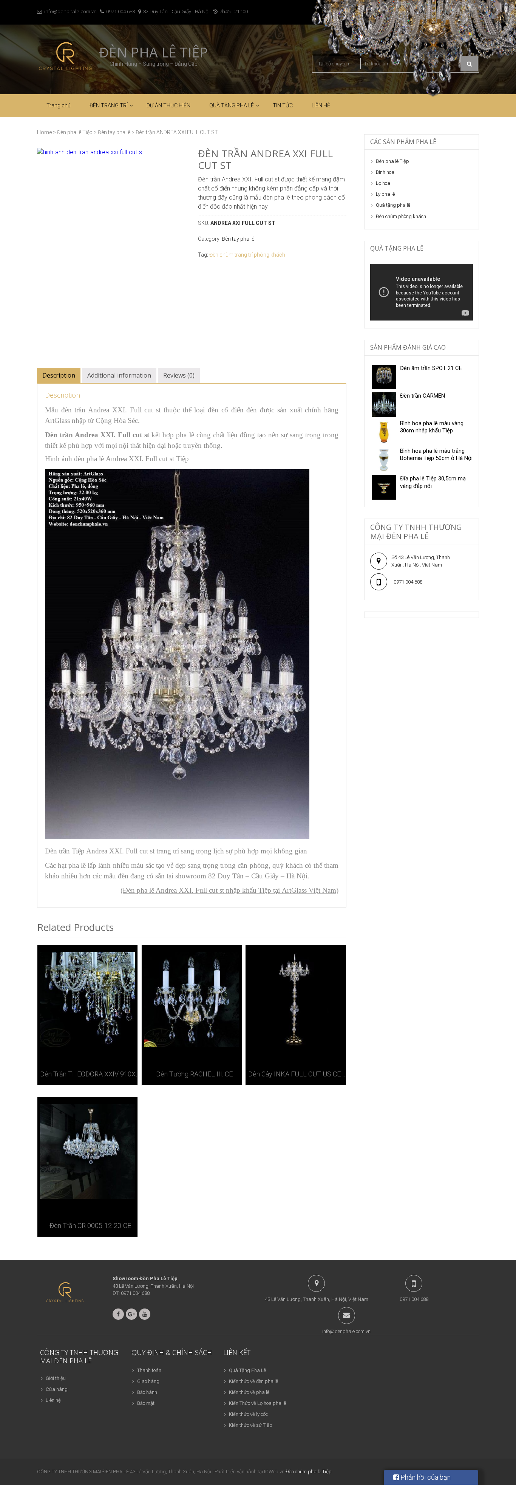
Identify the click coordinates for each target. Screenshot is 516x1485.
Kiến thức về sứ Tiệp (250, 1425)
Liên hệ (53, 1400)
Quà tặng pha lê (393, 205)
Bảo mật (145, 1403)
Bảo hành (147, 1392)
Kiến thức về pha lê (249, 1392)
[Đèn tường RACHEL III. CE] (191, 999)
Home (44, 132)
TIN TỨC (283, 105)
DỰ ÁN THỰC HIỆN (168, 105)
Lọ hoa (383, 183)
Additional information (119, 375)
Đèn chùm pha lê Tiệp (309, 1471)
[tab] (58, 375)
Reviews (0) (179, 375)
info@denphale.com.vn (70, 11)
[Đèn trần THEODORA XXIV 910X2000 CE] (87, 999)
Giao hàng (148, 1381)
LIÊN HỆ (321, 105)
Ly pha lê (385, 194)
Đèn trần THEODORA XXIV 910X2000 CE (90, 1074)
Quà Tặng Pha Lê (247, 1370)
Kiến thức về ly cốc (248, 1414)
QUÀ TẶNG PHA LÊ (231, 105)
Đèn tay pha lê (114, 132)
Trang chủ (58, 105)
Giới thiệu (56, 1378)
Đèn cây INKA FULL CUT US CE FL (298, 1074)
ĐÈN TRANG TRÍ (109, 105)
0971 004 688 (120, 11)
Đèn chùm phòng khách (401, 216)
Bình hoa (385, 172)
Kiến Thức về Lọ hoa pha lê (257, 1403)
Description (58, 375)
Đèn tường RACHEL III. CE (194, 1074)
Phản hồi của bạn (425, 1477)
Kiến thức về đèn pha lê (253, 1381)
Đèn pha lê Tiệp (153, 52)
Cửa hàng (57, 1389)
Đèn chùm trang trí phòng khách (247, 255)
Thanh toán (149, 1370)
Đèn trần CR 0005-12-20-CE (90, 1225)
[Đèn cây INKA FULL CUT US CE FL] (295, 999)
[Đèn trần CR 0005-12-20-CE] (87, 1151)
